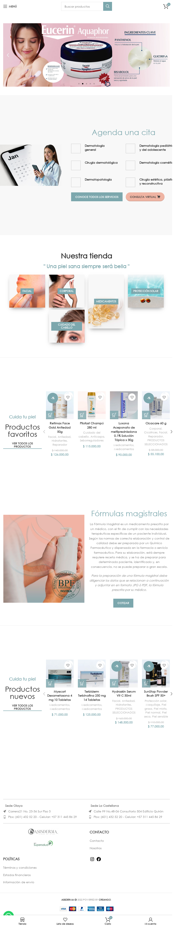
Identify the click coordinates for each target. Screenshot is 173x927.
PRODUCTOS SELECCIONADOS (156, 442)
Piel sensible (160, 716)
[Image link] (31, 165)
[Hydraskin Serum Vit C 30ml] (124, 673)
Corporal (155, 428)
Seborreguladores (92, 440)
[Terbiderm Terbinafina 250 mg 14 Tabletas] (92, 673)
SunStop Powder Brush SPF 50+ (156, 693)
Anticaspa (97, 436)
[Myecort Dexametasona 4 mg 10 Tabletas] (60, 673)
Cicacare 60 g (156, 423)
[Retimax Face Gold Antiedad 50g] (60, 405)
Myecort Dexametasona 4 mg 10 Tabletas (59, 695)
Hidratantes (59, 440)
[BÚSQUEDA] (107, 6)
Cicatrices (150, 432)
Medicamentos (124, 445)
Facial (52, 437)
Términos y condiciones (19, 867)
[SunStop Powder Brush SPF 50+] (156, 673)
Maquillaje (153, 705)
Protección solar (155, 701)
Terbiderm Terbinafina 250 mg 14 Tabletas (92, 695)
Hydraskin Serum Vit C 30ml (124, 693)
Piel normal (152, 712)
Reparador (60, 444)
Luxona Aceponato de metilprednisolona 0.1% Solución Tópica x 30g (124, 431)
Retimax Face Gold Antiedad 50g (60, 427)
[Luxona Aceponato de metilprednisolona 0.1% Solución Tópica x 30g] (124, 405)
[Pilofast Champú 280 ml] (92, 405)
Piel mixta (160, 709)
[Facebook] (98, 861)
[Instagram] (92, 861)
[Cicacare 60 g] (156, 405)
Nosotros (95, 848)
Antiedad (64, 437)
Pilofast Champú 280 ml (92, 425)
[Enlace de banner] (27, 291)
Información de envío (18, 882)
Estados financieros (17, 875)
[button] (8, 55)
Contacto (97, 841)
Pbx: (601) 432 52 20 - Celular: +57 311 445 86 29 (42, 817)
